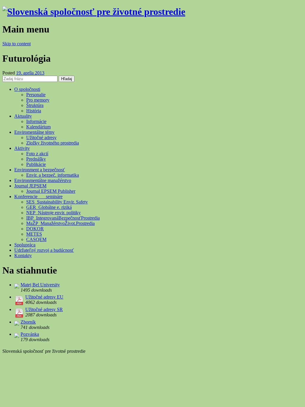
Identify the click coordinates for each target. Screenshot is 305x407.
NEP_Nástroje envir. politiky (53, 212)
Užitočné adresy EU (44, 296)
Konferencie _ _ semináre (38, 196)
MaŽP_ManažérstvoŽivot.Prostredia (60, 223)
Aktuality (23, 116)
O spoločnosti (27, 89)
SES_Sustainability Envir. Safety (57, 201)
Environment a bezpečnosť (39, 169)
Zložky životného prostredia (52, 142)
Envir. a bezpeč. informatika (52, 175)
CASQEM (36, 239)
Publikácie (36, 164)
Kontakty (23, 255)
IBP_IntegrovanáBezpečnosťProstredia (63, 217)
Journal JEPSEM (30, 185)
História (33, 110)
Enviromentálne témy (34, 132)
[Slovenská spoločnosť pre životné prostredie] (93, 11)
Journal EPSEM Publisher (50, 191)
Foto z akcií (37, 153)
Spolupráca (24, 244)
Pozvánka (30, 334)
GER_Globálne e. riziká (49, 207)
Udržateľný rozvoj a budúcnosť (44, 250)
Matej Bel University (40, 284)
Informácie (36, 121)
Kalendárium (38, 126)
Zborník (28, 321)
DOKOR (35, 228)
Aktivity (22, 148)
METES (34, 234)
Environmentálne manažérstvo (42, 180)
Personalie (36, 94)
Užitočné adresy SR (44, 309)
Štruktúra (34, 105)
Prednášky (36, 158)
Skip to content (16, 43)
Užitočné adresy (41, 137)
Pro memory (37, 99)
